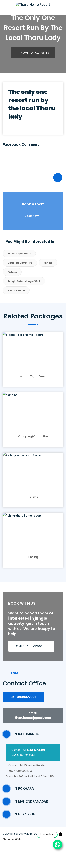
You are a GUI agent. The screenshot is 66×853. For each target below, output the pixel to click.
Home (24, 53)
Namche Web (12, 839)
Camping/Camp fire (20, 262)
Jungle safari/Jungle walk (24, 281)
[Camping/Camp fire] (33, 410)
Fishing (12, 271)
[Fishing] (33, 531)
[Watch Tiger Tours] (33, 350)
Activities (42, 53)
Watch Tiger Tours (19, 253)
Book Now (32, 216)
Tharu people (16, 290)
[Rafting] (33, 470)
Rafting (47, 262)
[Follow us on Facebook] (26, 846)
